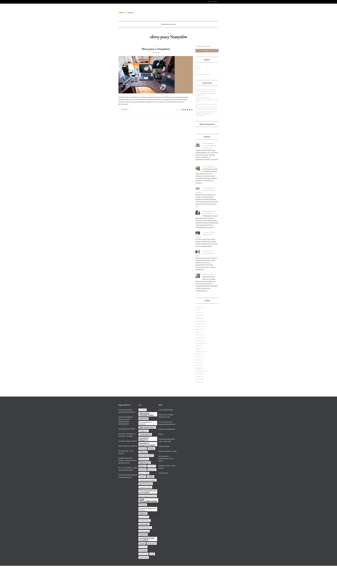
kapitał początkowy (143, 459)
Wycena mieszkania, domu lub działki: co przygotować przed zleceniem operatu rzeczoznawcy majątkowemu (206, 92)
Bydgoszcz (143, 431)
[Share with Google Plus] (185, 110)
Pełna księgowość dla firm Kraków (147, 492)
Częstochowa (145, 434)
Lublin (150, 476)
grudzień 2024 (200, 315)
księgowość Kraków (143, 473)
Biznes (156, 45)
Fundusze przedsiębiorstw (166, 429)
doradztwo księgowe (144, 439)
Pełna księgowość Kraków (126, 429)
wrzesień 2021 (200, 329)
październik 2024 (201, 321)
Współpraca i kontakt (168, 24)
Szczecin (143, 534)
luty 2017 (198, 362)
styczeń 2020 (199, 340)
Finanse (198, 69)
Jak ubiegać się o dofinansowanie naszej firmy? (165, 458)
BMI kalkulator (147, 427)
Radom (143, 513)
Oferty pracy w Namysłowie (155, 49)
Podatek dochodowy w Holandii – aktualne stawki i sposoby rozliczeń (127, 460)
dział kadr (142, 448)
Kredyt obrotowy (208, 274)
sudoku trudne (144, 531)
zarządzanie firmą (143, 554)
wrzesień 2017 (200, 354)
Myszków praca (145, 484)
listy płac (142, 477)
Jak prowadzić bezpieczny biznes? (206, 104)
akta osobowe (142, 409)
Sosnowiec (144, 524)
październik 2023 (201, 324)
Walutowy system (164, 446)
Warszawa (151, 543)
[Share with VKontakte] (192, 110)
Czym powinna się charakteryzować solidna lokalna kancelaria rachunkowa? (207, 113)
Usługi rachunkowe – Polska (167, 451)
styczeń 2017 (199, 365)
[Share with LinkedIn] (187, 110)
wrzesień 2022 (200, 326)
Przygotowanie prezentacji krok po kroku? (205, 253)
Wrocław (143, 550)
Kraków (142, 469)
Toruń (142, 543)
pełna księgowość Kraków (147, 496)
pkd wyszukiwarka (148, 500)
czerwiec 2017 (200, 357)
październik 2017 (201, 351)
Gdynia (143, 452)
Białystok (143, 418)
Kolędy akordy (151, 466)
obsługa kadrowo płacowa (145, 487)
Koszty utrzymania (209, 167)
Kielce (142, 466)
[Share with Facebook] (181, 110)
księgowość (152, 469)
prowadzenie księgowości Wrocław (147, 509)
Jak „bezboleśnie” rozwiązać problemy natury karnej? (209, 145)
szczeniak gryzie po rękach (146, 539)
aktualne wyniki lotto (146, 414)
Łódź (152, 554)
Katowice (144, 462)
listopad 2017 (200, 349)
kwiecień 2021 (200, 335)
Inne (197, 71)
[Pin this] (190, 110)
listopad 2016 (200, 368)
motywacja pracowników (147, 480)
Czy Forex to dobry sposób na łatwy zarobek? (205, 234)
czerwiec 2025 (200, 313)
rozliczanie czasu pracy (144, 520)
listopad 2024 (200, 318)
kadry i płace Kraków (146, 455)
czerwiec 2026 (200, 307)
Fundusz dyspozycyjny (165, 410)
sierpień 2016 (200, 376)
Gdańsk (151, 448)
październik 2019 (201, 343)
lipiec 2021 (199, 332)
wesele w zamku (143, 547)
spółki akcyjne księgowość (145, 527)
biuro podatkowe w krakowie (145, 423)
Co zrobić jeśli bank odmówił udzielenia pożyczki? (205, 190)
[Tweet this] (183, 110)
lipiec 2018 (199, 346)
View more (124, 109)
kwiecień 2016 (200, 379)
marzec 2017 (199, 360)
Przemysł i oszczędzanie (203, 74)
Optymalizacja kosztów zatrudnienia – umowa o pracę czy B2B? (206, 99)
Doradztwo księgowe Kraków (127, 441)
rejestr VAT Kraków (143, 517)
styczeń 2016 (199, 382)
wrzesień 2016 (200, 374)
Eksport (160, 434)
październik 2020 (201, 337)
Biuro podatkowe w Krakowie (127, 446)
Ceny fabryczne (163, 473)
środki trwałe (143, 557)
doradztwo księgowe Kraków (147, 444)
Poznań (142, 504)
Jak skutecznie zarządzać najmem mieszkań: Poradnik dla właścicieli (206, 108)
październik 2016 (201, 371)
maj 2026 (198, 310)
